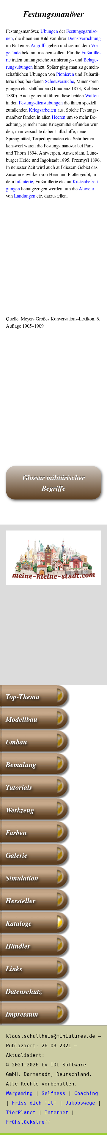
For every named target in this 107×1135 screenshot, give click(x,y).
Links (14, 968)
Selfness (53, 1093)
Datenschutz (24, 991)
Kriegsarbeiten (42, 110)
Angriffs (38, 45)
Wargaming (19, 1093)
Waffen (92, 95)
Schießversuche (59, 81)
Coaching (86, 1093)
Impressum (22, 1014)
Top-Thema (23, 696)
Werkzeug (20, 810)
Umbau (16, 742)
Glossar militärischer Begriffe (54, 482)
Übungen (49, 31)
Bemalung (21, 764)
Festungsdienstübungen (41, 102)
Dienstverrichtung (84, 38)
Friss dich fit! (34, 1103)
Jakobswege (80, 1103)
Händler (18, 946)
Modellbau (21, 719)
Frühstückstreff (28, 1122)
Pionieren (65, 74)
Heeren (58, 117)
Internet (56, 1112)
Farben (16, 832)
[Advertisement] (53, 259)
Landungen (24, 195)
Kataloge (19, 923)
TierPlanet (21, 1112)
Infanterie (24, 181)
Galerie (17, 855)
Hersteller (20, 900)
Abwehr (86, 188)
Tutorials (19, 787)
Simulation (22, 878)
